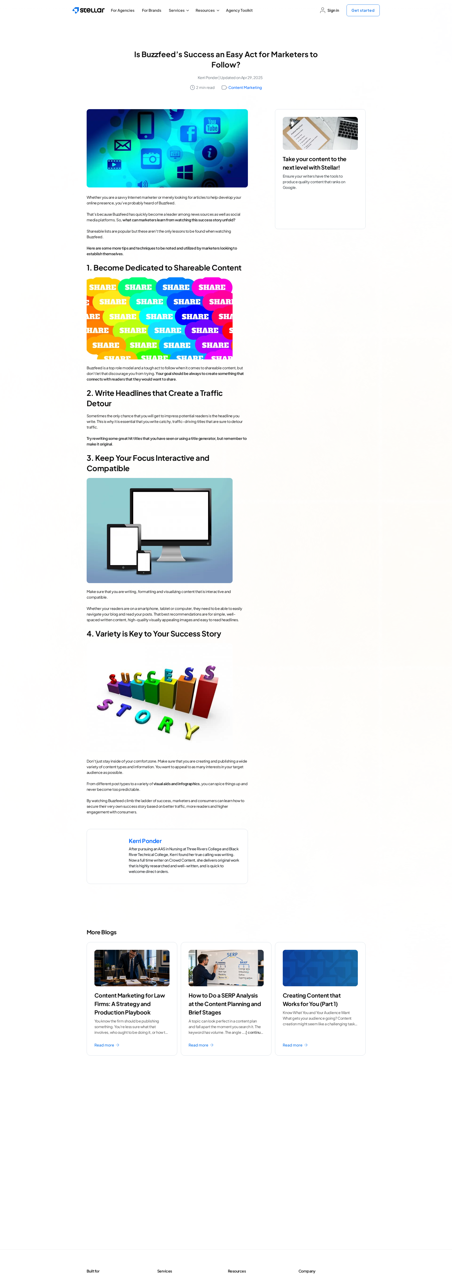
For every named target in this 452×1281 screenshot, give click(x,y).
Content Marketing (245, 87)
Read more (104, 1044)
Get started (363, 10)
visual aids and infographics (176, 783)
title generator (203, 438)
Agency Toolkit (239, 10)
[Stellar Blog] (89, 10)
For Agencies (122, 10)
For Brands (151, 10)
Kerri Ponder (208, 77)
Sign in (333, 10)
